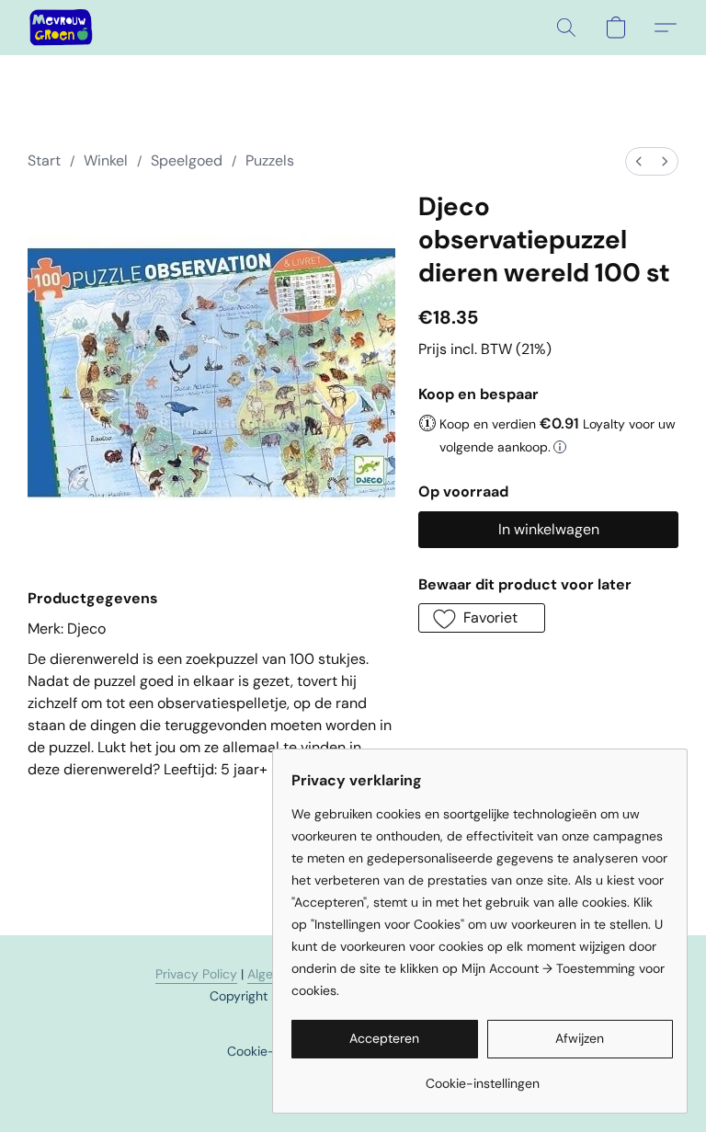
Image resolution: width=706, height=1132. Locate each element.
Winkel (106, 160)
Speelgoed (186, 160)
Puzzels (269, 160)
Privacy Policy (196, 974)
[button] (61, 27)
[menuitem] (639, 161)
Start (44, 160)
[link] (482, 1076)
